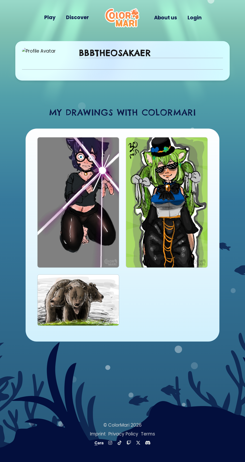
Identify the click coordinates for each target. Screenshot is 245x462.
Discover (77, 17)
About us (165, 17)
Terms (148, 434)
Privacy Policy (123, 434)
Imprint (98, 434)
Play (50, 17)
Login (195, 17)
